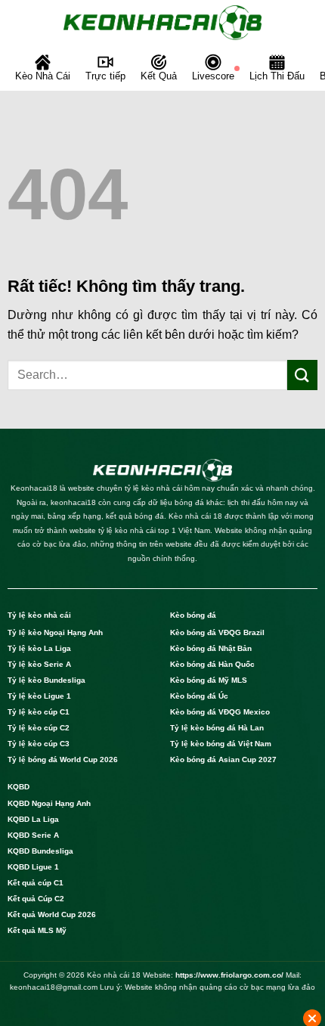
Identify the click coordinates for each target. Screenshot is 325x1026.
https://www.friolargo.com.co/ (229, 975)
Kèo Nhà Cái (42, 76)
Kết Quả (159, 76)
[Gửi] (302, 374)
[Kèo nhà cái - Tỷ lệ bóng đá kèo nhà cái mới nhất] (162, 22)
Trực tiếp (105, 76)
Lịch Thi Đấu (277, 76)
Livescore (213, 76)
